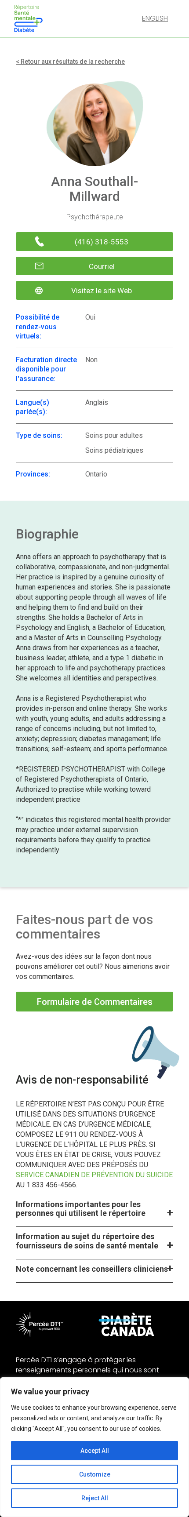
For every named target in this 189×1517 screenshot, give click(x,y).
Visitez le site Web (101, 290)
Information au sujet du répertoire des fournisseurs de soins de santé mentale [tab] (87, 1241)
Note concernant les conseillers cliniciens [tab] (92, 1269)
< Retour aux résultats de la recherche (70, 61)
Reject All (94, 1498)
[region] (94, 1447)
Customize (94, 1474)
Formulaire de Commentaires (95, 1002)
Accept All (94, 1450)
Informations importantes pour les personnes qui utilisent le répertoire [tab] (80, 1209)
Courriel (102, 266)
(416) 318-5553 (101, 241)
